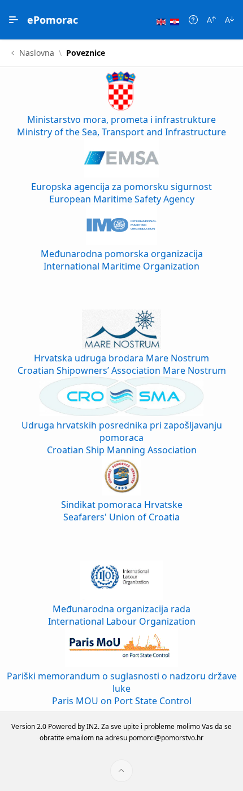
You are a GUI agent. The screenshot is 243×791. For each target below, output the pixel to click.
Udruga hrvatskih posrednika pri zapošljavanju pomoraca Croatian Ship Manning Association (121, 437)
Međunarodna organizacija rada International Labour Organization (122, 615)
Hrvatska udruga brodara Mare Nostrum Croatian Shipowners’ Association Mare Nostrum (122, 364)
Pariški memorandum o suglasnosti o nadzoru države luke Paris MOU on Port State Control (122, 688)
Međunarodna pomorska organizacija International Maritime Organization (122, 260)
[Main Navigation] (14, 20)
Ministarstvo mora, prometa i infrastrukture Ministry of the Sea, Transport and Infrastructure (121, 125)
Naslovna (36, 53)
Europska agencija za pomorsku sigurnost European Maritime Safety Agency (121, 192)
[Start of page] (121, 770)
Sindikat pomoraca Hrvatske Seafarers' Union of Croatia (122, 510)
